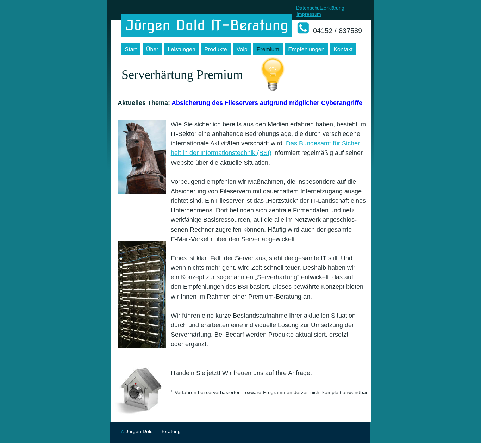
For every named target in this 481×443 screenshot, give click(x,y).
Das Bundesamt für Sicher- (324, 143)
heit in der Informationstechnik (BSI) (221, 152)
